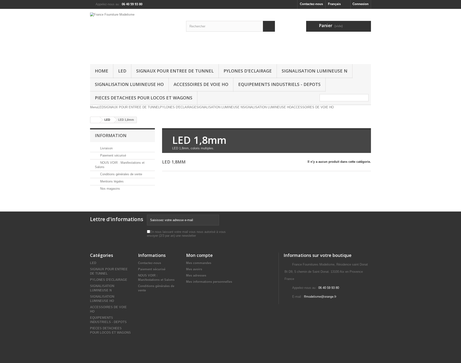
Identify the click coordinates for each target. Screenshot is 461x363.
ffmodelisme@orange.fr (320, 296)
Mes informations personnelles (209, 282)
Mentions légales (111, 181)
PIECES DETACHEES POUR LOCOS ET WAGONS (143, 98)
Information (111, 135)
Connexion (360, 4)
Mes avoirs (194, 269)
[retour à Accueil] (95, 120)
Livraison (106, 148)
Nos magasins (109, 188)
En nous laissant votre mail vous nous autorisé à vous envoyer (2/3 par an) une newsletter (186, 233)
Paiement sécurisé (112, 155)
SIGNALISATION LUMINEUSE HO (129, 84)
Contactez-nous (311, 4)
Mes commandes (198, 263)
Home (101, 71)
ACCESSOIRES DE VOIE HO (201, 84)
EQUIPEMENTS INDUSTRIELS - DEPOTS (279, 84)
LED (122, 71)
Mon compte (199, 255)
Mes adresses (196, 275)
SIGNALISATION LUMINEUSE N (314, 71)
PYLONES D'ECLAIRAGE (248, 71)
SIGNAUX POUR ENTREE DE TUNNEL (175, 71)
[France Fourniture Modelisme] (134, 35)
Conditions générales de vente (120, 174)
